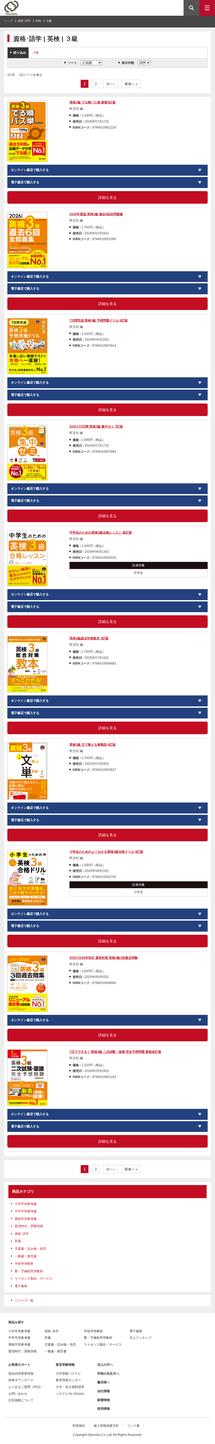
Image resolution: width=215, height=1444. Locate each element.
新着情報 (103, 1400)
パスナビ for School (70, 1394)
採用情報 (103, 1408)
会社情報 (103, 1391)
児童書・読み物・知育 (30, 1249)
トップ (8, 20)
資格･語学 (24, 20)
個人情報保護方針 (106, 1425)
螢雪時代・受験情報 (29, 1226)
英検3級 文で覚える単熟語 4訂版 (92, 744)
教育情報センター (68, 1380)
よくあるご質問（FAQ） (25, 1387)
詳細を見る (107, 197)
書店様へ (103, 1382)
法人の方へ (105, 1364)
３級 (36, 52)
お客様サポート (19, 1364)
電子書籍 (21, 1286)
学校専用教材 (24, 1263)
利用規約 (79, 1425)
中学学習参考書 (26, 1211)
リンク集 (133, 1425)
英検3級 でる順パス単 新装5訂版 (92, 102)
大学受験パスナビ (68, 1373)
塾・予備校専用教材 (29, 1271)
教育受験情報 (65, 1364)
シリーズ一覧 (24, 1300)
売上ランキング (141, 1338)
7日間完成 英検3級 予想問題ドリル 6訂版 (98, 320)
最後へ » (131, 84)
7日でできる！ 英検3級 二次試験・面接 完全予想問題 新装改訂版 (115, 1052)
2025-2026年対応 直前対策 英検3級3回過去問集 (103, 958)
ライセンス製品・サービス (33, 1278)
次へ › (110, 84)
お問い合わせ (17, 1394)
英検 (38, 20)
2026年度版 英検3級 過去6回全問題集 (96, 214)
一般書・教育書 (26, 1256)
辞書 (18, 1241)
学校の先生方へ (108, 1373)
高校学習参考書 (26, 1219)
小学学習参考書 (26, 1204)
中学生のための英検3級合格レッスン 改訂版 (100, 532)
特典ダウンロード (21, 1380)
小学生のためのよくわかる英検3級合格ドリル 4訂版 (106, 852)
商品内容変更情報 (21, 1373)
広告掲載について (21, 1400)
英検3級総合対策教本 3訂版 (89, 638)
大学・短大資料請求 (70, 1387)
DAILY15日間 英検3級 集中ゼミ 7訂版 (96, 426)
